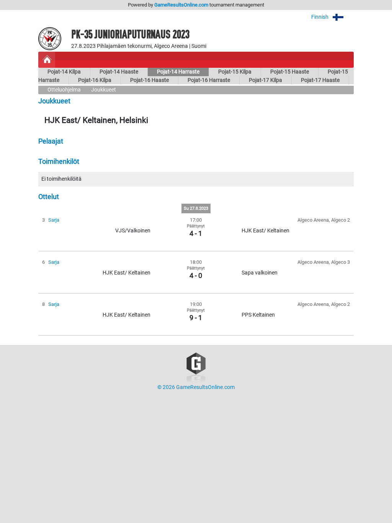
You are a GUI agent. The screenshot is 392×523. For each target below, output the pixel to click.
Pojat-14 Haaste (119, 72)
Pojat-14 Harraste (178, 72)
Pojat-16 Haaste (149, 80)
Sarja (53, 220)
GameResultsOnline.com (181, 5)
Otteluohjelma (64, 90)
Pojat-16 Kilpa (94, 80)
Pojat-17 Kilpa (265, 80)
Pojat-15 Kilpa (235, 72)
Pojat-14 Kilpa (64, 72)
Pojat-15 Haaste (289, 72)
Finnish (320, 17)
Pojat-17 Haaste (320, 80)
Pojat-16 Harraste (209, 80)
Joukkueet (103, 90)
